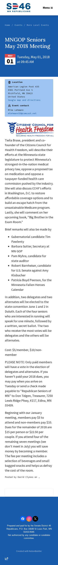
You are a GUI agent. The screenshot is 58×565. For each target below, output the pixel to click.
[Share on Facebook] (6, 541)
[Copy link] (6, 514)
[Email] (6, 523)
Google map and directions (24, 100)
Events (18, 25)
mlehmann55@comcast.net (22, 113)
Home (7, 25)
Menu (46, 7)
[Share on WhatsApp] (6, 550)
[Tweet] (6, 532)
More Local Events (38, 25)
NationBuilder (35, 551)
